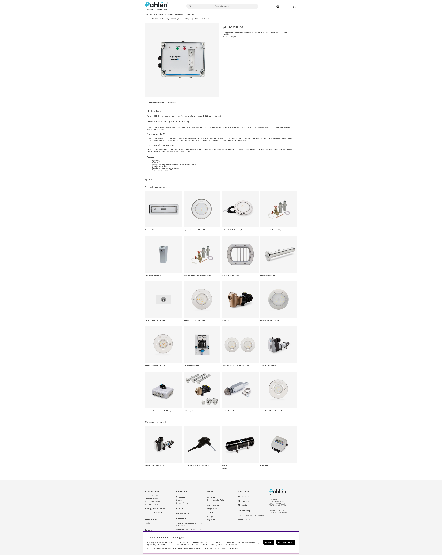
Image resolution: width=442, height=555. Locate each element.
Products (148, 14)
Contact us (180, 497)
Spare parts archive (153, 501)
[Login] (283, 6)
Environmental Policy (216, 500)
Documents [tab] (172, 103)
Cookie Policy (232, 548)
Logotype (211, 520)
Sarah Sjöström (244, 519)
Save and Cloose (285, 542)
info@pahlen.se (281, 512)
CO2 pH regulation (191, 19)
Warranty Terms (182, 513)
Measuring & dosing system (171, 19)
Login (147, 523)
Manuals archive (151, 498)
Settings (268, 542)
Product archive (151, 495)
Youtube (244, 505)
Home (147, 19)
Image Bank (212, 509)
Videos (210, 512)
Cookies (179, 500)
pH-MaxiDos (205, 19)
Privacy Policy (182, 503)
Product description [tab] (155, 103)
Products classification (154, 512)
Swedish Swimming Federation (251, 515)
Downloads (169, 14)
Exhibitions (211, 517)
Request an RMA (152, 505)
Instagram (244, 501)
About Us (211, 497)
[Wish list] (289, 6)
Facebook (245, 497)
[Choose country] (278, 6)
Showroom (179, 14)
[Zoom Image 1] (182, 60)
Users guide (189, 14)
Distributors (158, 14)
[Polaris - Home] (156, 6)
